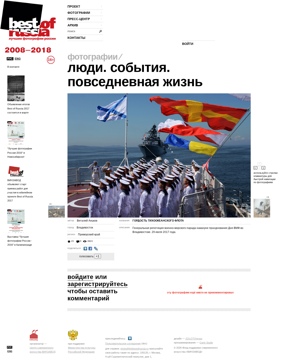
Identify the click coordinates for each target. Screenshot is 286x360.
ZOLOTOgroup (193, 338)
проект (73, 6)
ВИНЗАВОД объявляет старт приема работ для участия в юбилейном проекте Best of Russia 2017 (20, 190)
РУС (10, 58)
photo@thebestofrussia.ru (134, 348)
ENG (18, 58)
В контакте (13, 66)
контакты (76, 38)
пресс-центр (78, 19)
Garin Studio (206, 342)
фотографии (78, 13)
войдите (80, 276)
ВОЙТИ (187, 44)
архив (72, 25)
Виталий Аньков (87, 220)
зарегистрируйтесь (97, 283)
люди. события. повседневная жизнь (135, 74)
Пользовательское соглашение (123, 343)
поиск (71, 31)
